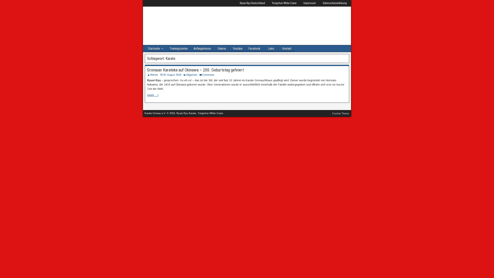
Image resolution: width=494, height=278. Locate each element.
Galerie (222, 48)
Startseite (154, 48)
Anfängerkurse (202, 48)
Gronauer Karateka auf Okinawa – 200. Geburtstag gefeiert (195, 70)
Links (271, 48)
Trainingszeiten (179, 48)
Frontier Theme (340, 113)
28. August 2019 (172, 74)
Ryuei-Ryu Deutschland (252, 3)
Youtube (238, 48)
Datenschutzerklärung (335, 3)
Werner (154, 74)
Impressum (310, 3)
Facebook (254, 48)
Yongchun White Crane (284, 3)
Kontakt (287, 48)
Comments (208, 74)
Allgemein (191, 74)
